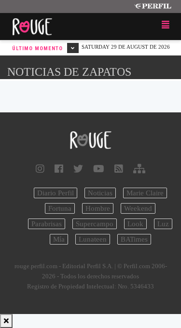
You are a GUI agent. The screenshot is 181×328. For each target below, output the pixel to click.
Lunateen (93, 239)
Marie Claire (145, 193)
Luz (163, 224)
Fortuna (59, 208)
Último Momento (38, 48)
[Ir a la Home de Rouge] (90, 140)
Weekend (138, 208)
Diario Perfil (55, 193)
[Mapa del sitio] (139, 169)
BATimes (134, 239)
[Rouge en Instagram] (40, 169)
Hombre (97, 208)
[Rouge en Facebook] (59, 169)
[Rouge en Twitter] (78, 169)
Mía (59, 239)
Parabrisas (46, 224)
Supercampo (94, 224)
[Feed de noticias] (118, 169)
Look (135, 224)
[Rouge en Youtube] (98, 169)
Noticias (100, 193)
